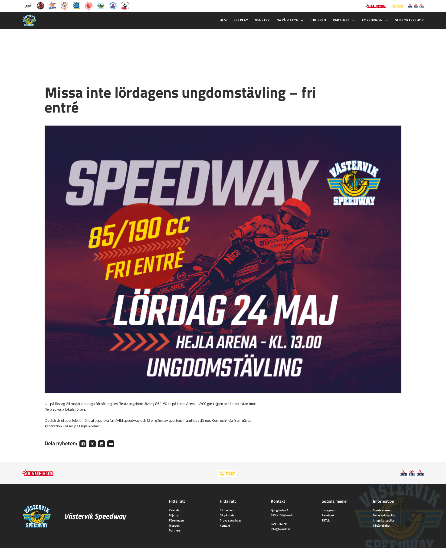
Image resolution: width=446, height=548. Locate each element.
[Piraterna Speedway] (76, 5)
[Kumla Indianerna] (40, 5)
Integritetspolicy (383, 520)
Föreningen (372, 20)
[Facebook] (82, 443)
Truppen (318, 20)
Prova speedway (230, 520)
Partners (341, 20)
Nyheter (262, 20)
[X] (92, 443)
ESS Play (241, 20)
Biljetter (174, 515)
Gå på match (287, 20)
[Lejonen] (64, 5)
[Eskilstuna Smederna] (125, 5)
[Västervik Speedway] (101, 5)
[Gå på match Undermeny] (302, 20)
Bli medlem (227, 510)
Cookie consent (383, 510)
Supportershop (409, 20)
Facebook (328, 515)
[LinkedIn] (101, 443)
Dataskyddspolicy (384, 515)
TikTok (326, 520)
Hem (223, 20)
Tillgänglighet (381, 525)
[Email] (110, 443)
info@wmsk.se (280, 529)
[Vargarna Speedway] (113, 5)
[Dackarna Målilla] (52, 5)
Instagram (328, 510)
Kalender (175, 510)
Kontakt (225, 525)
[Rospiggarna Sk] (88, 5)
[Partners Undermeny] (353, 20)
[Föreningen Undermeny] (386, 20)
